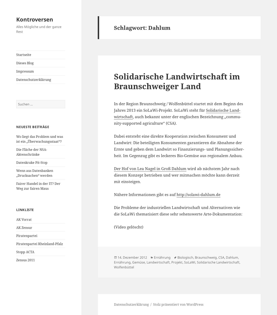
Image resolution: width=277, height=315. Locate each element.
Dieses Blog (25, 63)
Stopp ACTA (25, 252)
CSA (221, 257)
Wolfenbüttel (124, 267)
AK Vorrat (24, 219)
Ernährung (162, 257)
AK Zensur (24, 227)
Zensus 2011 (25, 260)
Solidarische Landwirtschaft (218, 262)
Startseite (23, 54)
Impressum (25, 71)
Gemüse (138, 262)
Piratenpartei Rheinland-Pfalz (39, 244)
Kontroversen (34, 19)
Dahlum (232, 257)
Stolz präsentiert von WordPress (178, 304)
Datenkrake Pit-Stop (31, 162)
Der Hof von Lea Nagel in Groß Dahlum (150, 168)
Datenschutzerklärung (33, 79)
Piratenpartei (26, 236)
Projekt (177, 262)
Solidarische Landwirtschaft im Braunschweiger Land (177, 81)
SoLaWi (189, 262)
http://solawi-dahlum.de (198, 194)
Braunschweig (206, 257)
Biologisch (185, 257)
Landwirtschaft (158, 262)
